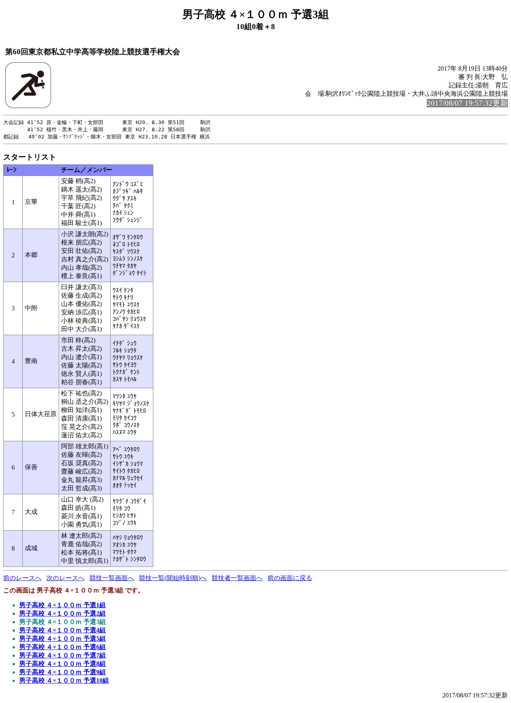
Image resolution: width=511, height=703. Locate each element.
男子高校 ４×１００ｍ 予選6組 (62, 647)
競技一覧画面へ (111, 578)
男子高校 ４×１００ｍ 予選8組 (62, 663)
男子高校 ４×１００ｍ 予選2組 (62, 613)
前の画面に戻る (289, 578)
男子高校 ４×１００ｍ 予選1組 (62, 605)
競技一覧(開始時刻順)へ (173, 578)
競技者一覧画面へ (237, 578)
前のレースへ (22, 578)
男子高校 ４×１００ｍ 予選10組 (64, 680)
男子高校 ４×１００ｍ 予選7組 (62, 655)
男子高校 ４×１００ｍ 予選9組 (62, 672)
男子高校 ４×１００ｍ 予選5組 (62, 638)
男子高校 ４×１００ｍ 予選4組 (62, 630)
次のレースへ (65, 578)
